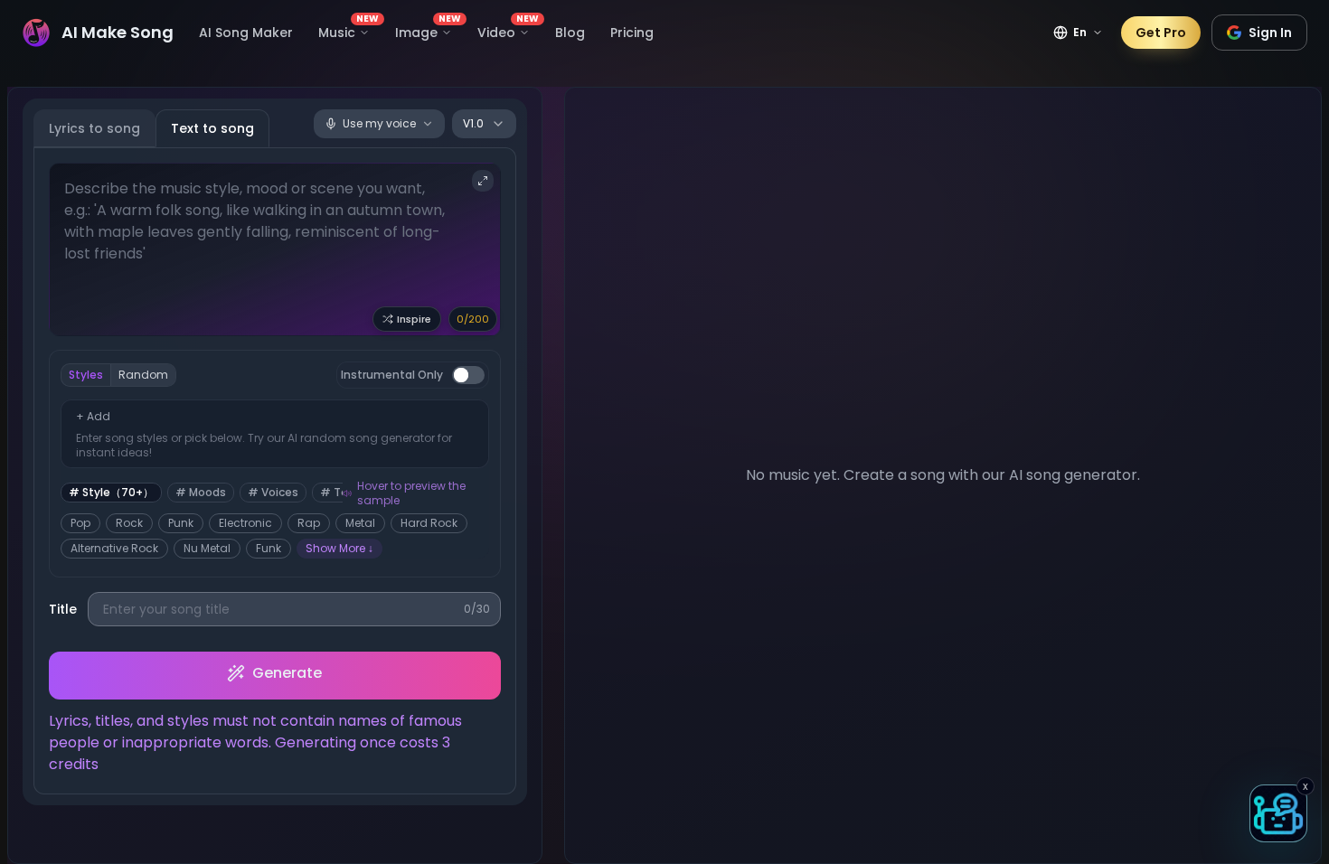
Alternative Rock (114, 548)
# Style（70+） (111, 492)
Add (93, 416)
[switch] (468, 375)
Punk (180, 523)
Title (63, 609)
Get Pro (1161, 32)
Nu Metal (207, 548)
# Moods (200, 492)
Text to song (212, 128)
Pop (80, 523)
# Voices (273, 492)
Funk (268, 548)
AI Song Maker (246, 32)
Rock (129, 523)
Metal (360, 523)
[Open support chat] (1278, 813)
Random (143, 374)
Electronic (245, 523)
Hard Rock (429, 523)
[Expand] (483, 181)
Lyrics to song (94, 128)
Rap (308, 523)
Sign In (1270, 32)
